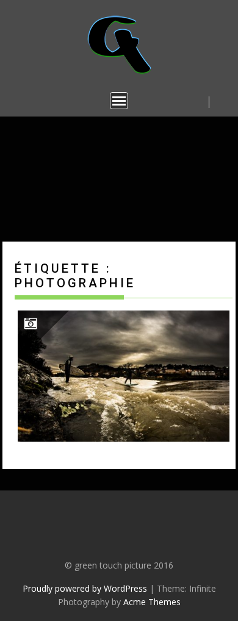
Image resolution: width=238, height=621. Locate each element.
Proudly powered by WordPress (85, 588)
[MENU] (119, 100)
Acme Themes (152, 602)
